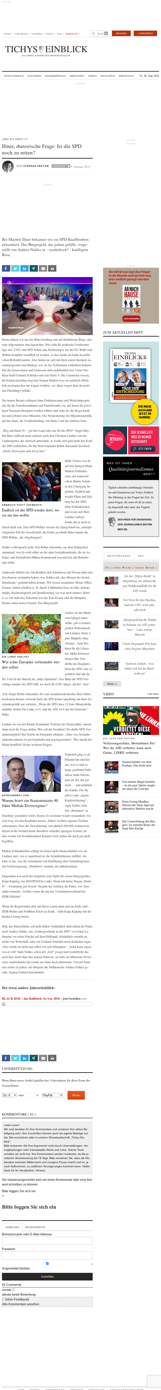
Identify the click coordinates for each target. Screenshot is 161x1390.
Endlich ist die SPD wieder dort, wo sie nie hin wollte (30, 512)
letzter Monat (145, 567)
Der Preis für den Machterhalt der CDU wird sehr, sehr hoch (139, 605)
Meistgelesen (119, 556)
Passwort (8, 1249)
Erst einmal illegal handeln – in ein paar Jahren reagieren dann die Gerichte (139, 785)
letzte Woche (122, 567)
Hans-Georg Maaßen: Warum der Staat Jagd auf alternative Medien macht (138, 805)
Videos (92, 75)
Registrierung (35, 1227)
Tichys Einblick (14, 75)
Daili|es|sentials (55, 75)
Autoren (7, 33)
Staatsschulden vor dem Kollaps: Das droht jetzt (136, 763)
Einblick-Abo (72, 33)
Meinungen (77, 75)
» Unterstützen (145, 33)
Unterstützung (21, 33)
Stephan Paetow (36, 166)
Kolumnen (34, 75)
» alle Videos (153, 694)
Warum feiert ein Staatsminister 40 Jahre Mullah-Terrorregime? (30, 803)
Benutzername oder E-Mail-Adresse (27, 1234)
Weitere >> (112, 683)
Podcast (49, 33)
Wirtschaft (126, 75)
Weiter (76, 1095)
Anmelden (121, 33)
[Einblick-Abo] (131, 383)
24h (107, 567)
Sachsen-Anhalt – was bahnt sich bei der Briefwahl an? (140, 668)
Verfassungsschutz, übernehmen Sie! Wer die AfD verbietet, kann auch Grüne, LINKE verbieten (129, 748)
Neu (141, 556)
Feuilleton (108, 75)
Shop (59, 33)
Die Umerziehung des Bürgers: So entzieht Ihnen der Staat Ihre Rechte (139, 825)
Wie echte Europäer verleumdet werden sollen (31, 664)
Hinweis (40, 1170)
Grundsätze (37, 33)
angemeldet (26, 1179)
